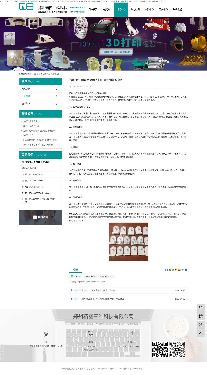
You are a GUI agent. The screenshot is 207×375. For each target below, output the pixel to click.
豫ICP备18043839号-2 (134, 369)
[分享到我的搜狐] (179, 270)
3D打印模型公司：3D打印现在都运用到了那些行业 (101, 299)
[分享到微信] (173, 270)
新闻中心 (121, 9)
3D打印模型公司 (106, 276)
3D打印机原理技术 (31, 126)
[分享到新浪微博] (170, 270)
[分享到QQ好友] (176, 270)
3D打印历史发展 (30, 121)
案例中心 (149, 9)
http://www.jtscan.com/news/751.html (91, 282)
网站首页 (92, 9)
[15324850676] (201, 308)
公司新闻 (26, 88)
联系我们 (177, 9)
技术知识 (26, 103)
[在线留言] (201, 325)
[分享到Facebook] (186, 270)
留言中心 (163, 9)
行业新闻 (55, 74)
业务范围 (135, 9)
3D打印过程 (28, 135)
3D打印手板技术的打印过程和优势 (38, 145)
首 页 (36, 74)
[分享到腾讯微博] (183, 270)
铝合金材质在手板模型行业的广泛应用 (40, 140)
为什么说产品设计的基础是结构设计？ (40, 131)
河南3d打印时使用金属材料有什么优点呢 (97, 290)
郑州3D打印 (75, 276)
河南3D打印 (90, 276)
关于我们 (107, 9)
